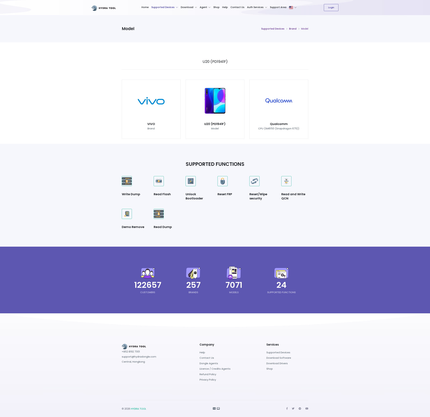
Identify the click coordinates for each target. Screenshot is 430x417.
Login (331, 7)
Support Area (278, 7)
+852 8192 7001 (131, 351)
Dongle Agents (209, 363)
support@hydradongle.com (139, 356)
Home (145, 7)
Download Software (278, 358)
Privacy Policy (208, 379)
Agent (203, 7)
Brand (292, 28)
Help (225, 7)
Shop (216, 7)
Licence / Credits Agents (215, 368)
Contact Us (237, 7)
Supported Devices (163, 7)
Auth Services (255, 7)
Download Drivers (277, 363)
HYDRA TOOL (138, 408)
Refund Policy (208, 374)
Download (187, 7)
